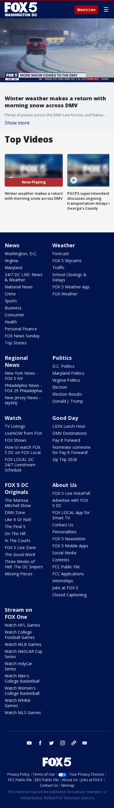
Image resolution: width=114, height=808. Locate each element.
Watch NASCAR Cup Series (23, 653)
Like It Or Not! (18, 519)
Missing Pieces (18, 573)
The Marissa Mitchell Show (18, 502)
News (12, 245)
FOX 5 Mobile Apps (70, 545)
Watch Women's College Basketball (22, 690)
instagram (62, 743)
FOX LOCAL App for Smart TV (71, 515)
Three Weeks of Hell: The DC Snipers (24, 564)
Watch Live (86, 10)
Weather (63, 245)
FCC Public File (66, 566)
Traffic (58, 267)
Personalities (64, 531)
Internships (62, 580)
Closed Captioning (69, 594)
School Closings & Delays (69, 277)
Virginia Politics (66, 380)
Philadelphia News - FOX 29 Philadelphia (23, 388)
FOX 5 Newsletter (69, 538)
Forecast (60, 253)
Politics (62, 357)
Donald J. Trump (67, 401)
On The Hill (15, 533)
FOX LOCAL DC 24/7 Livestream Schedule (20, 465)
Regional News (16, 361)
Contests (60, 559)
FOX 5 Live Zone (20, 547)
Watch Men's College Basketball (22, 678)
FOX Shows (15, 440)
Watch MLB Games (23, 644)
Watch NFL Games (22, 625)
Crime (10, 294)
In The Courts (17, 540)
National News (19, 287)
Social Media (64, 552)
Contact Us (62, 524)
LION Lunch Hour (68, 426)
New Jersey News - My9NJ (23, 400)
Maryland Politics (68, 373)
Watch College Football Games (20, 634)
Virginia (11, 260)
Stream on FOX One (18, 613)
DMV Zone (15, 512)
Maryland (13, 267)
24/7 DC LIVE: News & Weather (23, 277)
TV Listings (15, 426)
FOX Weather (64, 294)
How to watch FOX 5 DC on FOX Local (23, 449)
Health (11, 322)
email (84, 743)
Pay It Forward (66, 440)
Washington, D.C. (21, 253)
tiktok (73, 743)
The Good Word (20, 554)
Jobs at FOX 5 (65, 587)
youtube (29, 743)
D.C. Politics (63, 366)
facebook (40, 743)
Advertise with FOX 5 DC (70, 502)
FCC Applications (68, 573)
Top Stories (16, 343)
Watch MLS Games (23, 712)
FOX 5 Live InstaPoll (71, 493)
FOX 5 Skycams (67, 260)
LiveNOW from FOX (23, 433)
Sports (11, 301)
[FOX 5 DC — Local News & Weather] (22, 9)
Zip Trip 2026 (64, 459)
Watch (13, 417)
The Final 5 (15, 526)
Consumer (14, 315)
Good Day (65, 417)
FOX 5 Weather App (70, 287)
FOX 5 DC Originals (17, 488)
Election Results (67, 394)
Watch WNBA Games (17, 702)
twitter (51, 743)
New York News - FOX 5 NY (21, 375)
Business (13, 308)
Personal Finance (21, 329)
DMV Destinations (69, 433)
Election (59, 387)
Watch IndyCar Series (18, 666)
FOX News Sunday (22, 336)
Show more (17, 123)
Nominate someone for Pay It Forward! (71, 449)
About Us (64, 484)
